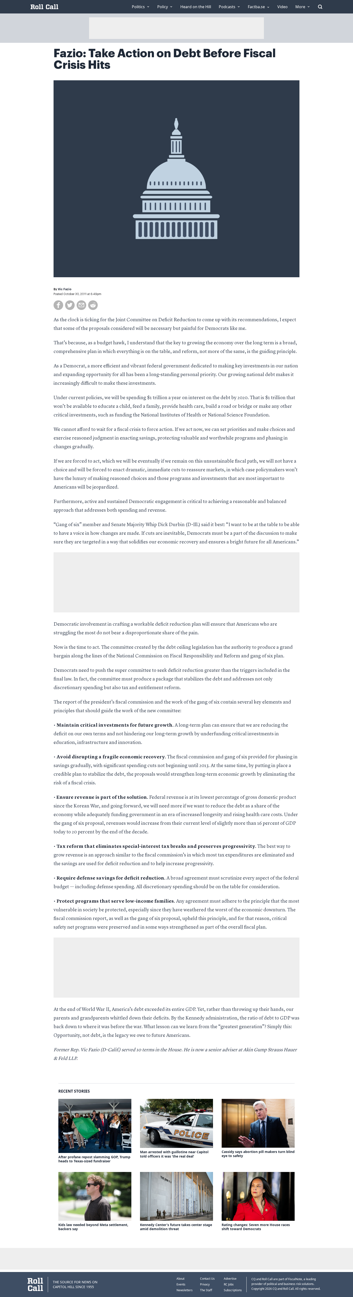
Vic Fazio (64, 289)
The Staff (206, 1290)
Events (180, 1284)
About (180, 1279)
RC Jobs (229, 1284)
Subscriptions (233, 1290)
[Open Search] (320, 6)
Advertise (230, 1279)
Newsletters (184, 1290)
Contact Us (207, 1279)
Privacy (205, 1284)
